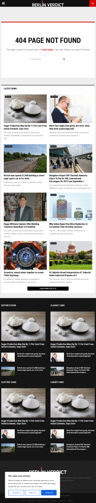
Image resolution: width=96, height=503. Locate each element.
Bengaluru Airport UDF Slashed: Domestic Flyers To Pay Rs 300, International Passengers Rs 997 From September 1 (68, 178)
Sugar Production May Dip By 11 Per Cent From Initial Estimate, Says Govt (22, 345)
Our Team (53, 501)
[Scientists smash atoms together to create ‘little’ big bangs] (25, 255)
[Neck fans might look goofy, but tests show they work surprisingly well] (70, 108)
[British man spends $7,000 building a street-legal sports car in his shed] (25, 158)
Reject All (32, 493)
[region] (32, 485)
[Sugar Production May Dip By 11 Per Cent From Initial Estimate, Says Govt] (25, 108)
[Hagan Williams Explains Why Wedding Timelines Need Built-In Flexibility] (25, 207)
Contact (70, 501)
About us (62, 501)
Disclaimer (31, 501)
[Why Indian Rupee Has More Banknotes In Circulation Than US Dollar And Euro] (70, 207)
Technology (54, 96)
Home (23, 501)
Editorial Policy (43, 501)
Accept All (49, 493)
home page (47, 49)
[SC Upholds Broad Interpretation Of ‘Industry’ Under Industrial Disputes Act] (70, 255)
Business (8, 96)
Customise (16, 493)
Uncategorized (10, 195)
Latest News (10, 88)
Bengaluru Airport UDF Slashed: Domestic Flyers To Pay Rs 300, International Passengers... (78, 370)
